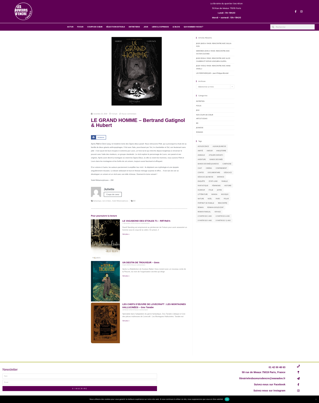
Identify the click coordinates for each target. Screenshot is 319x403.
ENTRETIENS (134, 27)
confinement (221, 168)
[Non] (316, 399)
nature (201, 199)
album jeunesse (219, 146)
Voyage (218, 212)
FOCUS (80, 27)
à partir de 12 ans (223, 220)
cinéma (209, 168)
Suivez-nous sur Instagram (269, 390)
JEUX (146, 27)
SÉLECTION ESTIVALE (115, 27)
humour (201, 190)
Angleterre (221, 151)
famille (225, 181)
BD (134, 201)
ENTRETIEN (200, 101)
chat (200, 168)
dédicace (228, 172)
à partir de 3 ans (205, 216)
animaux (201, 155)
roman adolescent (215, 207)
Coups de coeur (112, 194)
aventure (202, 159)
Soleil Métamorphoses (120, 201)
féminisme (216, 185)
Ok (227, 399)
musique (224, 194)
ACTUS (70, 27)
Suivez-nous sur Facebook (269, 384)
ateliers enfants (216, 155)
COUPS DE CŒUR (94, 27)
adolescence (203, 146)
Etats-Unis (213, 181)
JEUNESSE (199, 127)
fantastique (97, 201)
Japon (219, 190)
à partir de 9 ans (205, 220)
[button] (98, 137)
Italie (211, 190)
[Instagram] (301, 11)
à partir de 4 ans (223, 216)
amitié (200, 151)
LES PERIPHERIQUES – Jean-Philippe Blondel (212, 73)
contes (201, 172)
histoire (227, 185)
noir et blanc (106, 201)
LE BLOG (176, 27)
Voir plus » (125, 234)
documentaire (214, 172)
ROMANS (199, 132)
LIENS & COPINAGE (160, 27)
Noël (210, 199)
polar (226, 199)
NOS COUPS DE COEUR (204, 115)
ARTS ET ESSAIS (201, 118)
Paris (218, 199)
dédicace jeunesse (205, 177)
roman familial (204, 212)
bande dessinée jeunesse (208, 164)
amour (209, 151)
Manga (214, 194)
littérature (203, 194)
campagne (227, 164)
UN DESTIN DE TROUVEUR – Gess (140, 262)
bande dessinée (216, 159)
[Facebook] (295, 11)
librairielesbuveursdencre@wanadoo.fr (262, 378)
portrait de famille (206, 203)
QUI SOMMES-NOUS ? (193, 27)
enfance (220, 177)
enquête (201, 181)
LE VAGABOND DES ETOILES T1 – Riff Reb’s (146, 221)
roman (200, 207)
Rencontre (222, 203)
